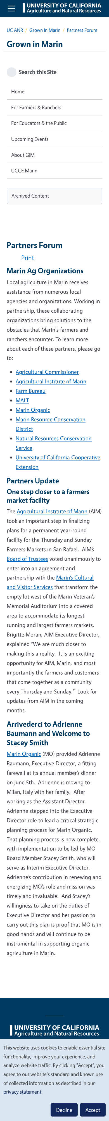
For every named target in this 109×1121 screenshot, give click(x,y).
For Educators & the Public (39, 123)
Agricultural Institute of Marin (51, 381)
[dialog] (54, 1079)
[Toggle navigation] (11, 8)
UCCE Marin (24, 170)
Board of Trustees (27, 558)
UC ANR (15, 30)
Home (17, 91)
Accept (93, 1109)
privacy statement (22, 1091)
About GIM (23, 154)
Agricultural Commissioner (47, 371)
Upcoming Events (29, 139)
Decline (64, 1109)
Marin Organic (33, 409)
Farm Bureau (31, 390)
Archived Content (30, 195)
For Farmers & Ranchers (36, 107)
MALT (22, 400)
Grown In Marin (44, 30)
